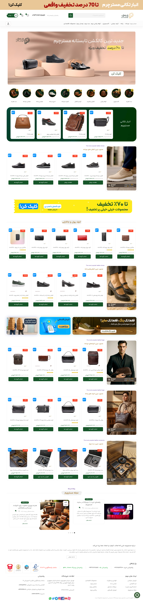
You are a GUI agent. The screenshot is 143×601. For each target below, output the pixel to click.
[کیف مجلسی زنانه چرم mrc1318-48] (43, 408)
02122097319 (35, 594)
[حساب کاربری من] (8, 24)
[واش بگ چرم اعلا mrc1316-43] (43, 358)
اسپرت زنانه (52, 102)
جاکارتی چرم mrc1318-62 (127, 247)
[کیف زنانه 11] (22, 121)
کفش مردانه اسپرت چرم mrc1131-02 (43, 176)
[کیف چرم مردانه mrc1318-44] (18, 358)
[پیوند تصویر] (129, 93)
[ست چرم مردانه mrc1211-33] (43, 458)
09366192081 (22, 589)
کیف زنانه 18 (108, 134)
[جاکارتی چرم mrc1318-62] (125, 237)
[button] (93, 477)
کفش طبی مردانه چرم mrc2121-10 (19, 176)
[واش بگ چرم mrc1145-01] (93, 408)
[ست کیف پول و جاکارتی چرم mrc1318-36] (68, 458)
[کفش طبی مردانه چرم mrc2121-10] (18, 164)
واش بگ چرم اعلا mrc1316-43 (45, 370)
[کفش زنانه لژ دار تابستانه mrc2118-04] (43, 284)
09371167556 (38, 15)
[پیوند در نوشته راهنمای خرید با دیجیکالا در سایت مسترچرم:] (118, 511)
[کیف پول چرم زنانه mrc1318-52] (39, 237)
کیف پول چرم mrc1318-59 (105, 247)
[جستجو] (70, 15)
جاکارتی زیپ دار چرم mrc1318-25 (17, 248)
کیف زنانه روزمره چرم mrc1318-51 (19, 420)
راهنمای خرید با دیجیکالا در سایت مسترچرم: (88, 503)
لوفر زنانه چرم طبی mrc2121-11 (95, 295)
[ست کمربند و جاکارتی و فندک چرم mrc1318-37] (18, 458)
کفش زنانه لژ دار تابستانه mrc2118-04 (43, 296)
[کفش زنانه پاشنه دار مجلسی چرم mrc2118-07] (68, 284)
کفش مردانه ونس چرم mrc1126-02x (68, 176)
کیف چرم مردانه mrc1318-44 (20, 370)
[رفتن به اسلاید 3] (70, 532)
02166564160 (118, 567)
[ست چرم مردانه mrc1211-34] (93, 458)
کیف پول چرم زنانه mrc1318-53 (61, 248)
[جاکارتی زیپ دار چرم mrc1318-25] (17, 237)
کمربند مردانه (65, 102)
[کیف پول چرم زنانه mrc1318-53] (60, 237)
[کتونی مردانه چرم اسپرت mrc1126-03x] (93, 164)
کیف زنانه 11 (30, 134)
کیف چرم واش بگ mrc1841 (71, 370)
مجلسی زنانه (39, 102)
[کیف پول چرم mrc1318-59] (104, 237)
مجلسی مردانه (27, 102)
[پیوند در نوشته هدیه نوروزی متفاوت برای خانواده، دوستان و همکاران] (54, 514)
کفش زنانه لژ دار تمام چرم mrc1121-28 (18, 296)
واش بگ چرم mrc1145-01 (96, 420)
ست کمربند (129, 102)
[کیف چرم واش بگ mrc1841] (68, 358)
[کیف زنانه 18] (101, 121)
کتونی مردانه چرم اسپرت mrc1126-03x (94, 177)
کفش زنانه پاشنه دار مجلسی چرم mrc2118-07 (69, 296)
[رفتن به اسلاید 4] (68, 532)
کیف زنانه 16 (82, 134)
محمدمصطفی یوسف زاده (91, 508)
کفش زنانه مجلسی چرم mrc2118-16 (53, 135)
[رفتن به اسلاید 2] (72, 532)
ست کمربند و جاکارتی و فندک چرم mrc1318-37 (19, 471)
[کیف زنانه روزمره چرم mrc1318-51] (18, 408)
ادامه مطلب (89, 520)
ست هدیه (14, 102)
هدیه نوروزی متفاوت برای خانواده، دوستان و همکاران (25, 506)
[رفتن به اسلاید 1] (74, 532)
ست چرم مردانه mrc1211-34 (95, 470)
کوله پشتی (103, 102)
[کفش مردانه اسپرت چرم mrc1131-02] (43, 164)
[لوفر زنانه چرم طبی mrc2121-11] (93, 284)
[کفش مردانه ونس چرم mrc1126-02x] (68, 164)
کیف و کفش (78, 102)
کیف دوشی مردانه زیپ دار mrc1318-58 (93, 371)
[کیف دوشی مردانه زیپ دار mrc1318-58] (93, 358)
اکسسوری (116, 102)
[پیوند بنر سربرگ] (71, 5)
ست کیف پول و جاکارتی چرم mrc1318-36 (70, 471)
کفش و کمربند (91, 102)
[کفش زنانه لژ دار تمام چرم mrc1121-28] (18, 284)
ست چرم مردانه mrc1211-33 (45, 470)
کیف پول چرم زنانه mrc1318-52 (39, 248)
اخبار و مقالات (89, 499)
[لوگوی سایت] (127, 15)
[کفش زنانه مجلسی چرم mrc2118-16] (48, 121)
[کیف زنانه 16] (75, 121)
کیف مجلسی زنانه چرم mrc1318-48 (43, 420)
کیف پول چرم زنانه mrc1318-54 (83, 248)
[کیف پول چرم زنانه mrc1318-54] (82, 237)
